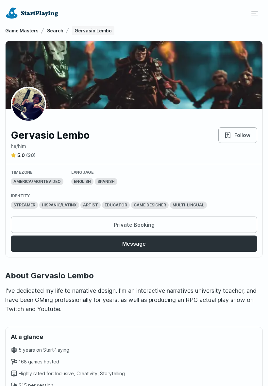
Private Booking (134, 224)
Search (55, 30)
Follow (242, 135)
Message (134, 243)
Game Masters (22, 30)
